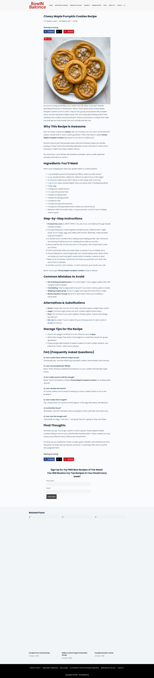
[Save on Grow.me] (77, 31)
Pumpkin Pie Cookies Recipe (39, 653)
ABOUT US (112, 5)
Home (51, 5)
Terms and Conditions (50, 668)
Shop (105, 5)
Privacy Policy (35, 668)
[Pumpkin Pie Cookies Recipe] (44, 583)
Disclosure (64, 668)
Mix (49, 320)
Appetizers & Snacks (61, 5)
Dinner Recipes (96, 5)
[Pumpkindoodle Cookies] (110, 583)
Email (48, 488)
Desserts (87, 5)
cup (50, 174)
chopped (77, 209)
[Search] (124, 5)
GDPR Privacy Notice (108, 668)
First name (50, 481)
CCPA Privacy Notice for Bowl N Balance (84, 668)
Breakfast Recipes (76, 5)
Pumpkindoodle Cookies (104, 653)
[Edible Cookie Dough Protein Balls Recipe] (77, 583)
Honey (69, 291)
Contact (120, 5)
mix (64, 244)
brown (54, 183)
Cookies (75, 21)
